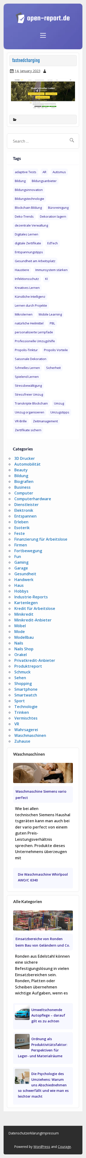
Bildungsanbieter (44, 181)
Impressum (50, 1133)
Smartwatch (25, 695)
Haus (19, 585)
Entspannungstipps (29, 252)
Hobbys (21, 591)
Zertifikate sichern (28, 430)
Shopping (23, 683)
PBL (52, 323)
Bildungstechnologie (29, 198)
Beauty (21, 470)
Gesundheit (25, 573)
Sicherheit (53, 368)
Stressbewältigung (28, 385)
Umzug (59, 403)
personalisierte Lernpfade (34, 332)
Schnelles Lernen (27, 368)
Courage (64, 1146)
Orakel (20, 654)
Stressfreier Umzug (29, 394)
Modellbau (24, 637)
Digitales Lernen (26, 234)
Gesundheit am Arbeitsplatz (35, 261)
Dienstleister (26, 504)
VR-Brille (21, 421)
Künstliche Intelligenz (30, 296)
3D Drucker (24, 458)
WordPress (41, 1146)
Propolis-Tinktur (26, 350)
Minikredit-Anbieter (33, 620)
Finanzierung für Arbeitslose (40, 539)
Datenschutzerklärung (25, 1133)
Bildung (20, 181)
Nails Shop (23, 649)
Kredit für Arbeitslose (34, 608)
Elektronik (23, 510)
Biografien (23, 481)
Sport (19, 700)
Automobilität (27, 464)
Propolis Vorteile (56, 350)
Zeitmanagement (45, 421)
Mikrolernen (23, 314)
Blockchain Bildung (28, 207)
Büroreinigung (58, 207)
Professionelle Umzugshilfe (35, 341)
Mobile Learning (50, 314)
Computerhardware (32, 498)
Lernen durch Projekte (31, 305)
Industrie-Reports (31, 597)
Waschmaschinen (30, 735)
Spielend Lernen (27, 376)
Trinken (21, 712)
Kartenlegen (26, 602)
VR (16, 724)
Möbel (20, 625)
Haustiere (22, 270)
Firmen (20, 545)
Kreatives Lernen (27, 287)
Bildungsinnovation (29, 190)
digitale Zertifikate (28, 243)
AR (44, 172)
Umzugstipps (59, 412)
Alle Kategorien (27, 901)
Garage (21, 568)
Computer (23, 493)
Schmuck (22, 672)
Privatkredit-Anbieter (34, 660)
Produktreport (28, 666)
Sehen (20, 677)
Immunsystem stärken (51, 270)
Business (22, 487)
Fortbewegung (28, 550)
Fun (17, 556)
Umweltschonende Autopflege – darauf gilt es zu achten (48, 1015)
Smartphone (26, 689)
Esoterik (22, 527)
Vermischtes (26, 718)
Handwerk (23, 579)
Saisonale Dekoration (30, 359)
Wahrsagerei (26, 729)
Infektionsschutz (27, 279)
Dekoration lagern (53, 216)
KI (46, 279)
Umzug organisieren (29, 412)
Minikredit (23, 614)
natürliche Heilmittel (29, 323)
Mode (19, 631)
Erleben (21, 522)
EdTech (52, 243)
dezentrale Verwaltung (31, 225)
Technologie (26, 706)
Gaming (21, 562)
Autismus (59, 172)
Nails (18, 643)
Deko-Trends (24, 216)
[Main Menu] (43, 33)
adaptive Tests (25, 172)
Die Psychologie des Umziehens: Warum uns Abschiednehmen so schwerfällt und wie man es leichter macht (43, 1085)
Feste (19, 533)
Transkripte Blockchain (31, 403)
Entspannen (25, 516)
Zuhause (22, 741)
